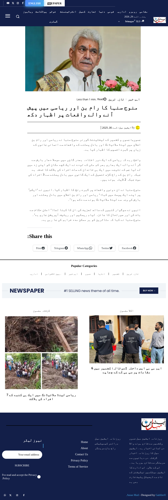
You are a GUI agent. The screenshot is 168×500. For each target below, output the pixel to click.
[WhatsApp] (77, 127)
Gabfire (160, 495)
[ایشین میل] (138, 128)
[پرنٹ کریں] (67, 127)
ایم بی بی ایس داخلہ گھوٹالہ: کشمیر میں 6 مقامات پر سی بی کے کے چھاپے (126, 370)
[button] (17, 16)
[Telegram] (58, 127)
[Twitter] (12, 3)
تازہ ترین (116, 99)
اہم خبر (134, 99)
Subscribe (22, 465)
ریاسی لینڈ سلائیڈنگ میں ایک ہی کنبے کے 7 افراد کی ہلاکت (41, 396)
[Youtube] (8, 3)
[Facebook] (22, 3)
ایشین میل (125, 127)
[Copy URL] (48, 127)
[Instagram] (17, 3)
